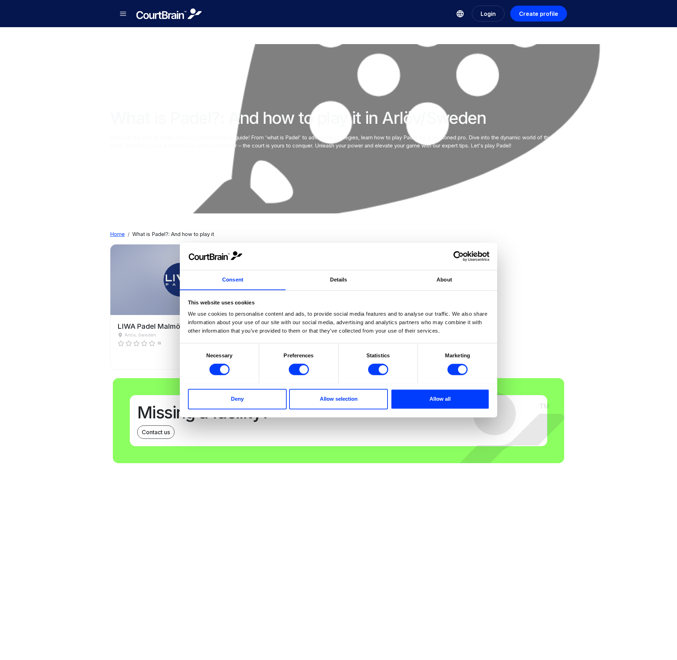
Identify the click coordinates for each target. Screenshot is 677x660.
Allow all (440, 399)
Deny (237, 399)
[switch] (299, 369)
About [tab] (444, 280)
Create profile (538, 13)
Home (117, 234)
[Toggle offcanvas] (123, 14)
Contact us (156, 432)
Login (488, 13)
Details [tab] (338, 280)
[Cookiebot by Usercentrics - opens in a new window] (458, 256)
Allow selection (339, 399)
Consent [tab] (232, 280)
